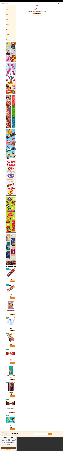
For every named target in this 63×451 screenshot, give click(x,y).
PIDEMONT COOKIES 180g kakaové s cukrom (10, 425)
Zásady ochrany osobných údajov (36, 448)
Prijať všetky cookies (8, 447)
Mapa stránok (40, 15)
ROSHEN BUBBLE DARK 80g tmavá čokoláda (11, 408)
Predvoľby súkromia (30, 448)
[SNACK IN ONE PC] (11, 215)
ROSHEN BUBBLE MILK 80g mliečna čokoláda (11, 359)
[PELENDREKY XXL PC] (11, 111)
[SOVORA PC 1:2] (11, 52)
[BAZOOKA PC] (11, 79)
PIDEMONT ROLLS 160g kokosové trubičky (11, 375)
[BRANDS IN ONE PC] (11, 178)
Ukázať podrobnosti (8, 449)
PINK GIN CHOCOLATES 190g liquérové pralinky (10, 392)
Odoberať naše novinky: (15, 434)
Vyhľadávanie (35, 15)
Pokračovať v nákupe (37, 13)
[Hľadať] (55, 3)
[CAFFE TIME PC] (11, 249)
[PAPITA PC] (11, 144)
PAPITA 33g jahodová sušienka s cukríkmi (11, 294)
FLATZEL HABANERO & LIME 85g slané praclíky (10, 310)
